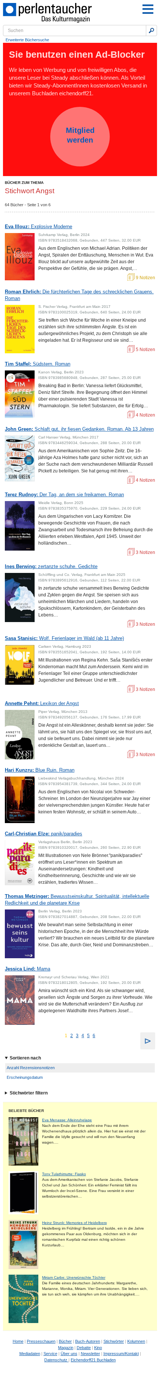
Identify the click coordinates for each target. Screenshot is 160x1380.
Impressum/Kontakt (121, 1353)
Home (18, 1341)
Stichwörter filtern (29, 1093)
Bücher (65, 1341)
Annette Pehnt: (42, 703)
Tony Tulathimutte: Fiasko (64, 1174)
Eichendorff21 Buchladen (93, 1360)
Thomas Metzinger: (77, 899)
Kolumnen (136, 1341)
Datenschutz (56, 1360)
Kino (98, 1347)
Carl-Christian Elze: (43, 833)
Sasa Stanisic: (64, 638)
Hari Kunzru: (39, 770)
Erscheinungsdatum (25, 1077)
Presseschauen (41, 1341)
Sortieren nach (25, 1058)
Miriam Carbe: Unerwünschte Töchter (73, 1277)
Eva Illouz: (38, 226)
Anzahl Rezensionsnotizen (31, 1067)
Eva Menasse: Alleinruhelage (67, 1120)
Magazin (65, 1347)
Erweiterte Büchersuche (27, 40)
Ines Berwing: (51, 566)
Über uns (69, 1353)
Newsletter (90, 1353)
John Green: (79, 429)
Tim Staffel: (37, 364)
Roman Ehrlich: (79, 295)
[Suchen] (151, 30)
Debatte (84, 1347)
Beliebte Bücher (26, 1111)
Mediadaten (29, 1353)
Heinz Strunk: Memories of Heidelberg (74, 1223)
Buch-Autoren (87, 1341)
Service (50, 1353)
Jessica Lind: (27, 969)
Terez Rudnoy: (64, 494)
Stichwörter (113, 1341)
